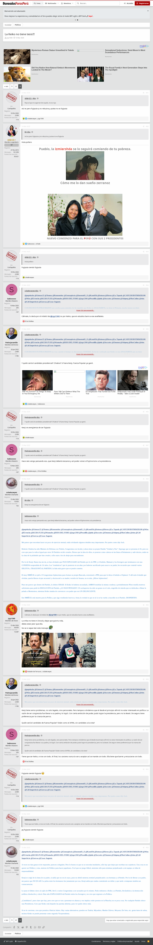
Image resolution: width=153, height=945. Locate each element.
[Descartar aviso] (148, 11)
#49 (147, 605)
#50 (147, 679)
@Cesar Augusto (53, 302)
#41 (147, 93)
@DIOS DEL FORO (70, 298)
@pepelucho (29, 295)
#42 (147, 126)
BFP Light (9, 941)
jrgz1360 (9, 38)
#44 (147, 285)
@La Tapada (117, 295)
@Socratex (107, 298)
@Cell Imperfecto (32, 302)
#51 (147, 730)
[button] (42, 3)
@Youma (48, 295)
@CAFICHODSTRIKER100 (134, 295)
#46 (147, 412)
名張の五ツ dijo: (30, 98)
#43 (147, 252)
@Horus (108, 295)
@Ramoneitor (58, 295)
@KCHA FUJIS (46, 298)
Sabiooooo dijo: (30, 516)
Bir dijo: (28, 132)
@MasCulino (134, 298)
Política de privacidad (125, 941)
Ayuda (137, 941)
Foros (38, 3)
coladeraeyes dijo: (32, 291)
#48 (147, 479)
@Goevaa (43, 302)
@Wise (27, 298)
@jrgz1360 (83, 298)
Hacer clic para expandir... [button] (85, 310)
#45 (147, 329)
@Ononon (116, 298)
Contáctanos (96, 941)
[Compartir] (143, 92)
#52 (147, 769)
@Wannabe (57, 298)
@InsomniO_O (82, 295)
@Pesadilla (92, 298)
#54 (147, 848)
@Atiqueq (124, 298)
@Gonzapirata (70, 295)
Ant (7, 86)
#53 (147, 814)
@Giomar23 (39, 295)
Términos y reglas (109, 941)
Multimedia (52, 3)
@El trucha (35, 298)
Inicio (143, 941)
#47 (147, 445)
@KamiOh (92, 295)
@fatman (101, 295)
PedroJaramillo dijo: (32, 417)
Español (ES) (21, 941)
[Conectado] (12, 136)
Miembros (67, 3)
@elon (141, 298)
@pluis (99, 298)
